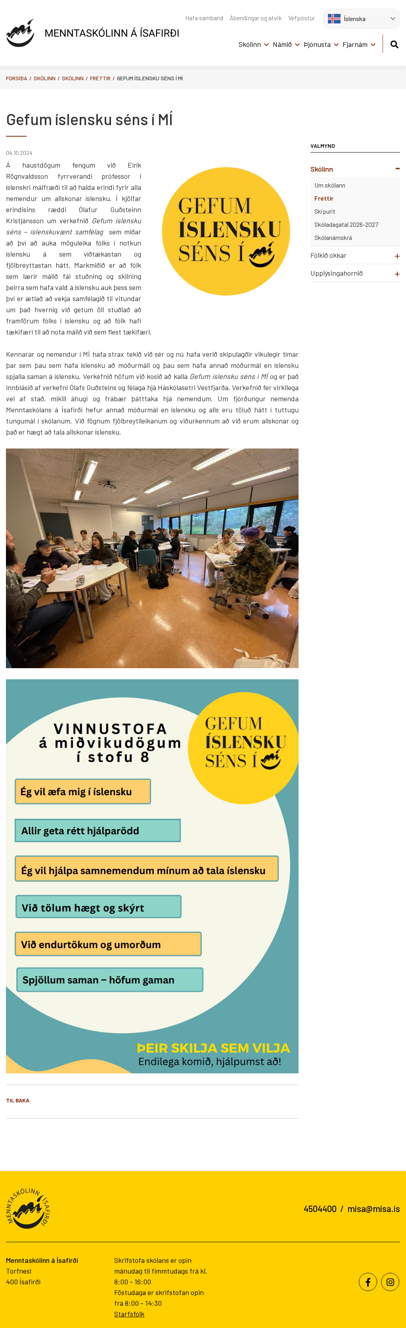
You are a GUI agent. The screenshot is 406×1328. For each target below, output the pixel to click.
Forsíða (16, 78)
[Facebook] (368, 1282)
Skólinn (45, 78)
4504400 (320, 1208)
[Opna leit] (394, 43)
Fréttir (100, 78)
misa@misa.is (373, 1208)
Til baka (17, 1100)
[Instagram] (390, 1282)
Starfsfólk (129, 1313)
